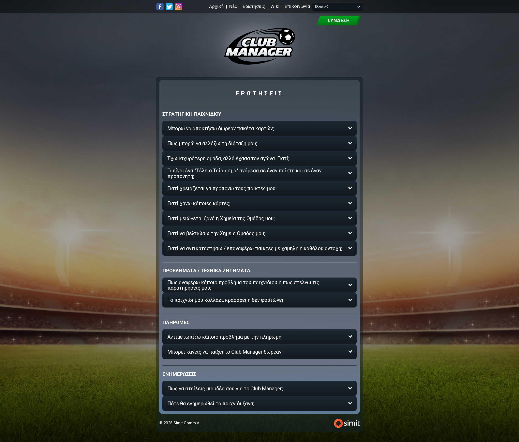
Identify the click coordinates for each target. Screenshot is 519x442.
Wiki (274, 6)
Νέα (233, 6)
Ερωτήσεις (254, 6)
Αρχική (216, 6)
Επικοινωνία (297, 6)
